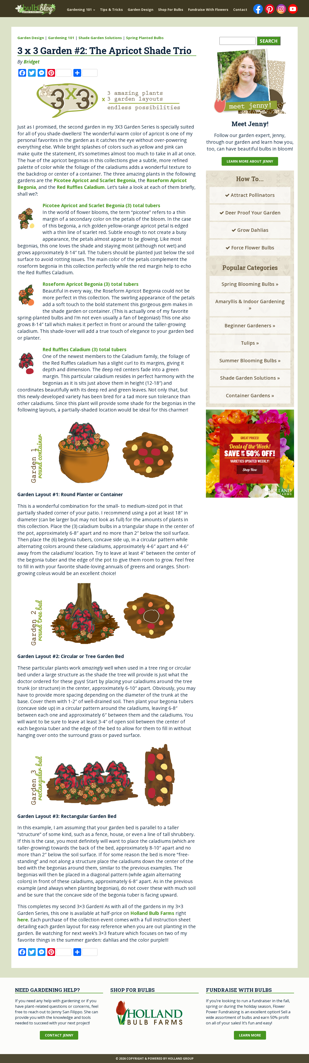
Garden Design (140, 9)
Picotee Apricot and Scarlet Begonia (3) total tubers (101, 205)
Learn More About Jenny (250, 161)
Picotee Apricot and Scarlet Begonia (94, 180)
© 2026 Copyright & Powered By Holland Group (155, 1058)
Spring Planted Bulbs (145, 37)
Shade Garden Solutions (100, 37)
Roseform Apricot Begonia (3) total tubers (90, 284)
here (22, 919)
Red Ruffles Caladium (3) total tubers (84, 349)
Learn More (250, 1035)
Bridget (32, 61)
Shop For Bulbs (170, 9)
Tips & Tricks (111, 9)
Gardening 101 (80, 9)
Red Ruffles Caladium (81, 187)
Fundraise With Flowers (208, 9)
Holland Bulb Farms (152, 913)
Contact (240, 9)
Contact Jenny (59, 1035)
